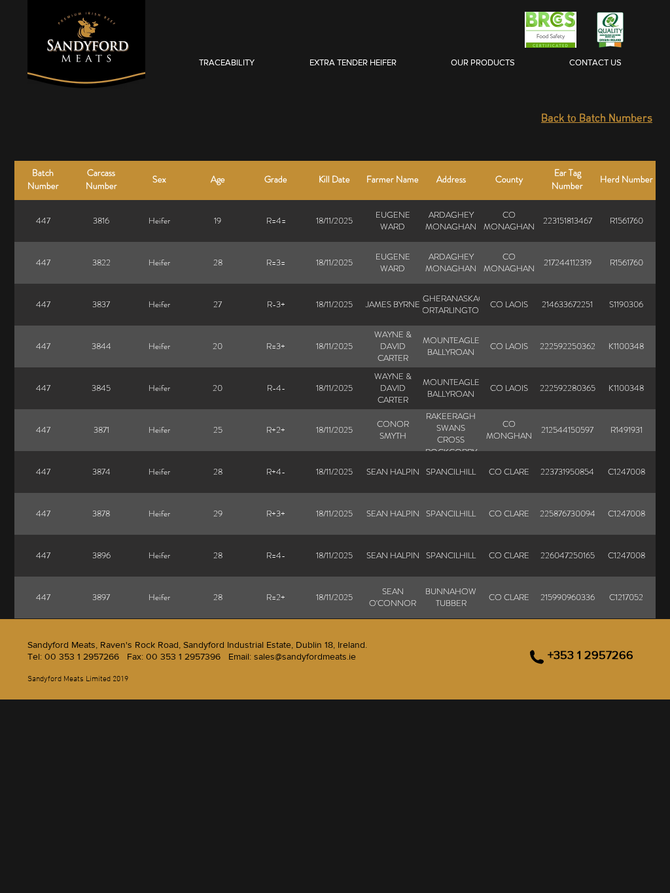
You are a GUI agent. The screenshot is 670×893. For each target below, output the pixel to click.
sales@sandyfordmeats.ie (305, 656)
